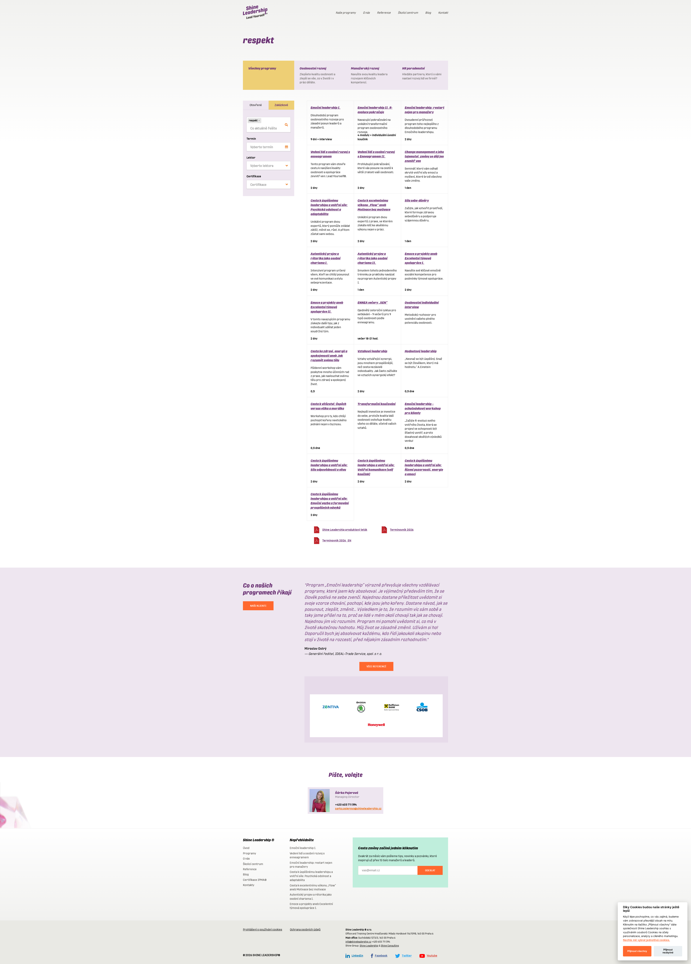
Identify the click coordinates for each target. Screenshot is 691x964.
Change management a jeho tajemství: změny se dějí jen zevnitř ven (424, 156)
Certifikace (254, 176)
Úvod (246, 848)
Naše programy (346, 12)
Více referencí (376, 666)
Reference (384, 12)
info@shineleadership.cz (358, 941)
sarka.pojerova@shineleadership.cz (358, 808)
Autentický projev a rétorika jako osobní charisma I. (325, 258)
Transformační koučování (377, 404)
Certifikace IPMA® (255, 880)
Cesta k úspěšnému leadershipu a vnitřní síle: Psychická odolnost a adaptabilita (311, 876)
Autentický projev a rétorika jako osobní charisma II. (372, 258)
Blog (428, 12)
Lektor (251, 157)
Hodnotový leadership (421, 351)
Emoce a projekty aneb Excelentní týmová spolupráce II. (327, 307)
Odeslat (430, 870)
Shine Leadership (369, 945)
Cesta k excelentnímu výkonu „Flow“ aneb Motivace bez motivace (374, 205)
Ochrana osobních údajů (305, 929)
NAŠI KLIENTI (258, 605)
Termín (251, 138)
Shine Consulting (390, 945)
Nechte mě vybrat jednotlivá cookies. (646, 939)
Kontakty (248, 885)
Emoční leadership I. (325, 107)
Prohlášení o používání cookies (262, 929)
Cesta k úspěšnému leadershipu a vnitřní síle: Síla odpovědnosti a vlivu (329, 465)
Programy (249, 853)
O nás (366, 12)
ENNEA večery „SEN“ (372, 302)
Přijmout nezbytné (668, 951)
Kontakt (443, 12)
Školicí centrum (408, 12)
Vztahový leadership (372, 351)
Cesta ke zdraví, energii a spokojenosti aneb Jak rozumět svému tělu (329, 355)
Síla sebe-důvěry (417, 200)
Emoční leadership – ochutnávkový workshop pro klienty (423, 408)
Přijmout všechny (637, 951)
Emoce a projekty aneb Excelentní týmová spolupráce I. (421, 258)
